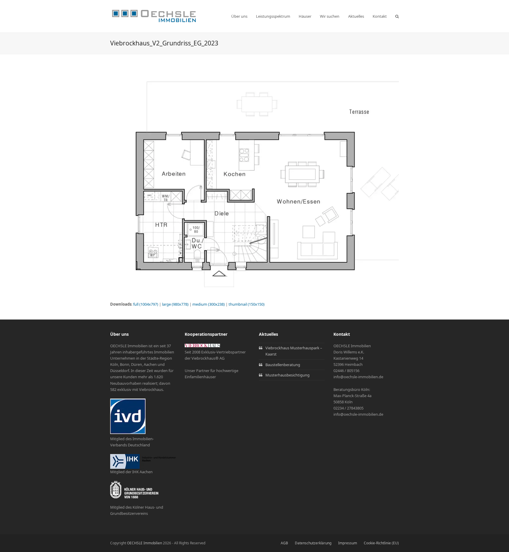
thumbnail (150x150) (247, 304)
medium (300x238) (208, 304)
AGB (284, 543)
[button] (397, 16)
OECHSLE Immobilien (144, 543)
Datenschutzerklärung (313, 543)
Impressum (347, 543)
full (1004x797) (145, 304)
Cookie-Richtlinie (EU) (381, 543)
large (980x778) (175, 304)
